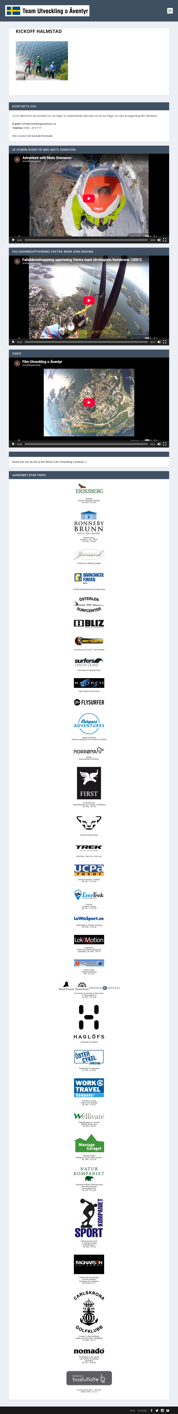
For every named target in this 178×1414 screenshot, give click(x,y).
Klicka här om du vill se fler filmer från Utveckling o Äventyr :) (49, 461)
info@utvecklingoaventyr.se (39, 123)
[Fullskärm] (164, 240)
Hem (132, 1410)
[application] (89, 198)
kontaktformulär (42, 135)
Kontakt (142, 1410)
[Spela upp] (13, 240)
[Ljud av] (159, 240)
